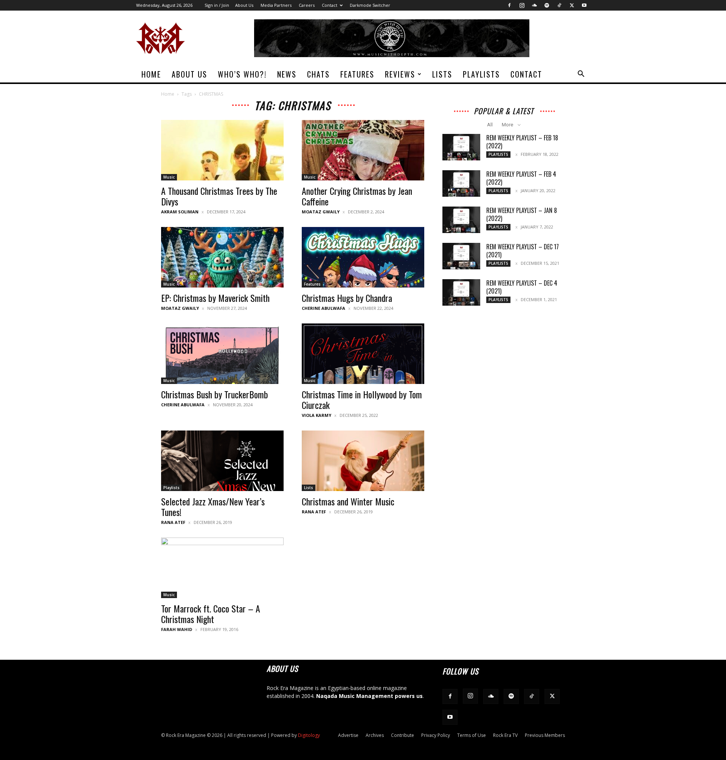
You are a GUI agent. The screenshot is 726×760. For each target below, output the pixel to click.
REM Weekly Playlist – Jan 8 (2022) (521, 214)
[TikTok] (559, 5)
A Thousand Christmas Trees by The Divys (219, 196)
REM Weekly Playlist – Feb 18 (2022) (522, 141)
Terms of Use (471, 735)
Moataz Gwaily (321, 211)
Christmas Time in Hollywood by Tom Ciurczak (362, 399)
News (286, 74)
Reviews (400, 74)
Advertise (348, 735)
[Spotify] (546, 5)
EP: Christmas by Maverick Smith (215, 298)
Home (151, 74)
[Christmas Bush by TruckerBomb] (222, 353)
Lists (442, 74)
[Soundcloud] (534, 5)
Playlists (481, 74)
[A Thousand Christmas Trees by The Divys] (222, 150)
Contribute (402, 735)
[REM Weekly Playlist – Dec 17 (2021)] (461, 256)
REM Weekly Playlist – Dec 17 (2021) (522, 250)
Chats (318, 74)
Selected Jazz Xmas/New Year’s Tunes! (213, 506)
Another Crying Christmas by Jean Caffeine (357, 196)
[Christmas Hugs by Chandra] (363, 257)
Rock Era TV (505, 735)
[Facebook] (509, 5)
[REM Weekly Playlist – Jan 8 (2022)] (461, 220)
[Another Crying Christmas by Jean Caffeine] (363, 150)
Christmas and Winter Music (348, 501)
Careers (307, 5)
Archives (375, 735)
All (490, 124)
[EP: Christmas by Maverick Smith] (222, 257)
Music (169, 177)
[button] (581, 74)
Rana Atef (173, 522)
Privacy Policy (435, 735)
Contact (329, 5)
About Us (244, 5)
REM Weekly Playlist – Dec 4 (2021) (521, 286)
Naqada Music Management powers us (369, 695)
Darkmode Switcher (370, 5)
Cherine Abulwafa (323, 308)
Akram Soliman (180, 211)
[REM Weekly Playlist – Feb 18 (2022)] (461, 147)
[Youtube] (584, 5)
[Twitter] (571, 5)
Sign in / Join (217, 5)
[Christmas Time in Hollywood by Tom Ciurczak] (363, 353)
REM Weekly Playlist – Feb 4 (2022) (521, 178)
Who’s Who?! (242, 74)
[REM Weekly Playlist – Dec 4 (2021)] (461, 292)
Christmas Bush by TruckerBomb (214, 394)
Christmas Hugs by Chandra (347, 298)
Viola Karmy (316, 415)
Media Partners (276, 5)
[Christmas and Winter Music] (363, 461)
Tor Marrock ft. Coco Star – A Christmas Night (210, 613)
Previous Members (545, 735)
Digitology (309, 735)
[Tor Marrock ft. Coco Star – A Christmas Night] (222, 568)
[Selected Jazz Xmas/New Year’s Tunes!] (222, 461)
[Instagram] (521, 5)
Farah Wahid (176, 629)
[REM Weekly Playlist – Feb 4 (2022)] (461, 183)
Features (357, 74)
